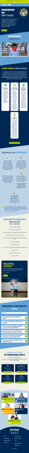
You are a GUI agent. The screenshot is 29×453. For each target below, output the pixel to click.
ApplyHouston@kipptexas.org (8, 378)
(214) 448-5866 (21, 369)
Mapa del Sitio (17, 445)
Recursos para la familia (18, 438)
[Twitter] (17, 432)
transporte (24, 187)
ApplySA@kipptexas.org (21, 378)
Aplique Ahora (4, 30)
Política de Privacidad (18, 443)
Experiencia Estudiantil (7, 440)
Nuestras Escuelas (6, 442)
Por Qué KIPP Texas (6, 438)
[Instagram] (11, 432)
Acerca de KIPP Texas (18, 436)
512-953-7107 (8, 369)
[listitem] (14, 360)
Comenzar (5, 275)
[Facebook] (13, 432)
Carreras (5, 436)
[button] (14, 318)
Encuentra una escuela (8, 382)
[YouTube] (15, 432)
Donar (16, 440)
